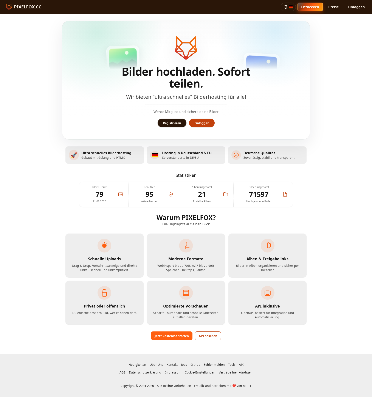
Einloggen (356, 7)
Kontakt (172, 364)
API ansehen (208, 336)
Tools (232, 364)
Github (195, 364)
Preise (333, 7)
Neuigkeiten (137, 364)
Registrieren (172, 123)
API (241, 364)
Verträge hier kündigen (236, 372)
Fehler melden (214, 364)
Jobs (184, 364)
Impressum (173, 372)
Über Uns (156, 364)
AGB (122, 372)
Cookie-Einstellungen (200, 372)
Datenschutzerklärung (145, 372)
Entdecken (310, 7)
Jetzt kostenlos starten (172, 336)
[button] (288, 7)
